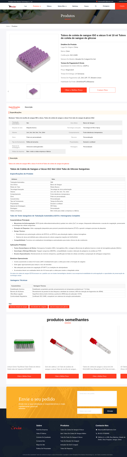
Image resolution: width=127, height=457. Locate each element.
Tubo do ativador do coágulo (69, 441)
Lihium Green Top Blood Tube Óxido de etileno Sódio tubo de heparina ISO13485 (23, 368)
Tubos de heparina (66, 448)
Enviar (110, 411)
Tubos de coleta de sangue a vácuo (72, 429)
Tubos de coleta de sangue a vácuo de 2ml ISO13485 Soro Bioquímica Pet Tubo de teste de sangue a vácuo (99, 368)
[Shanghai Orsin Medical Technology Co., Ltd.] (12, 6)
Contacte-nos (40, 441)
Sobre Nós (61, 6)
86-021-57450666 (103, 433)
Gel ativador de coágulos (38, 307)
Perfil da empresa (42, 429)
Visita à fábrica (41, 433)
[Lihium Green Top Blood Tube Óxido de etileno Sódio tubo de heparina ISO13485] (24, 345)
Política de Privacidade (43, 448)
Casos (86, 6)
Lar (26, 6)
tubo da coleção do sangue (18, 307)
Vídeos (49, 6)
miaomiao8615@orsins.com (106, 1)
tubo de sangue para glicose (59, 307)
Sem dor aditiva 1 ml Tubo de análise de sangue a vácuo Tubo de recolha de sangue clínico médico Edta (60, 368)
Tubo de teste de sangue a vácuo (71, 437)
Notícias (75, 6)
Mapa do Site (40, 445)
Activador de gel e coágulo (69, 445)
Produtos (36, 6)
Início (8, 26)
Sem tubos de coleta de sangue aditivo (73, 433)
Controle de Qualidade (43, 437)
